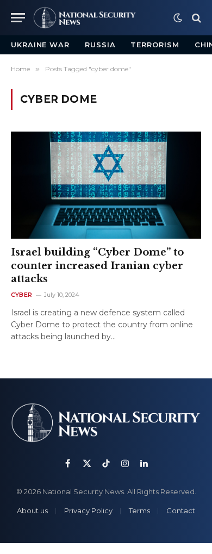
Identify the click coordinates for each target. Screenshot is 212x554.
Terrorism (154, 44)
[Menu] (18, 17)
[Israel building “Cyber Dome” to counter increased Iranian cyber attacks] (106, 185)
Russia (100, 44)
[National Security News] (84, 17)
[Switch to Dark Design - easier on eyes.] (178, 18)
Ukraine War (40, 44)
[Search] (195, 17)
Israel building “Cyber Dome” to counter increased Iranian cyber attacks (97, 265)
